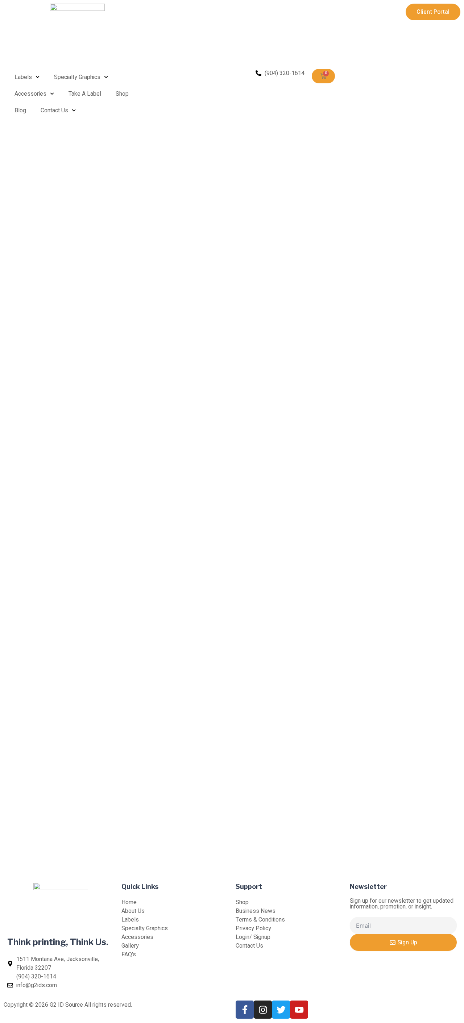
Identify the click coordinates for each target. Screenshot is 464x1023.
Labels (23, 77)
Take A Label (85, 94)
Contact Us (54, 110)
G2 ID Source (66, 1005)
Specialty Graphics (77, 77)
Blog (20, 110)
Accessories (30, 94)
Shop (122, 94)
